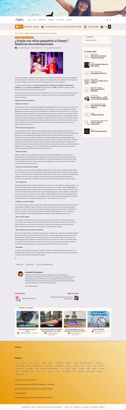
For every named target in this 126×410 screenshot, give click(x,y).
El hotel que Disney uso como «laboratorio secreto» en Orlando (40, 26)
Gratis (94, 365)
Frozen (88, 365)
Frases (82, 365)
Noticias (74, 368)
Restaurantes (25, 371)
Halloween (101, 365)
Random (18, 371)
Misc (62, 368)
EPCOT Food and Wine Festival (34, 365)
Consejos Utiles (19, 264)
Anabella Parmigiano (34, 272)
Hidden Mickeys (19, 368)
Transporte (50, 371)
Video (74, 371)
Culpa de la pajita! (69, 26)
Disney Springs (98, 362)
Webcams (100, 371)
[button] (31, 286)
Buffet (30, 362)
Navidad (68, 368)
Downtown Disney (20, 365)
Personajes (101, 368)
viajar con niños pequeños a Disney (44, 264)
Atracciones (24, 362)
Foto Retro (76, 365)
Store (43, 371)
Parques (22, 325)
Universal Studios (30, 325)
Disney (75, 362)
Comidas (43, 362)
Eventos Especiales (48, 365)
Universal (57, 371)
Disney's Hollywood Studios (86, 362)
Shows (37, 371)
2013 (17, 362)
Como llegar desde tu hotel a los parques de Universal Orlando (98, 26)
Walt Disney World (91, 371)
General (17, 37)
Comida (51, 325)
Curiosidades (71, 323)
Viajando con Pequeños (27, 37)
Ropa (32, 371)
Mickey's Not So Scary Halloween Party (49, 368)
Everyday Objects (60, 365)
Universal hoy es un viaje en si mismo (27, 330)
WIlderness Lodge (20, 374)
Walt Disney (81, 371)
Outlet (88, 368)
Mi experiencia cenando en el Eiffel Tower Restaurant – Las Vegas (51, 330)
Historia (79, 323)
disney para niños (30, 264)
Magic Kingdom (29, 368)
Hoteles (75, 325)
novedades (81, 368)
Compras (50, 362)
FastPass (69, 365)
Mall (36, 368)
